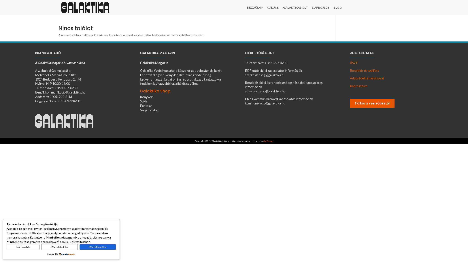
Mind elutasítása (59, 247)
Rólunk (273, 7)
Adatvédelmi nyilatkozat (367, 78)
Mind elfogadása (98, 247)
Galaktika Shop (155, 91)
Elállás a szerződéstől (372, 103)
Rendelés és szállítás (364, 70)
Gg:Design (268, 141)
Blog (337, 7)
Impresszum (358, 86)
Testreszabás (23, 247)
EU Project (320, 7)
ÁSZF (354, 63)
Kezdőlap (255, 7)
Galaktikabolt (295, 7)
